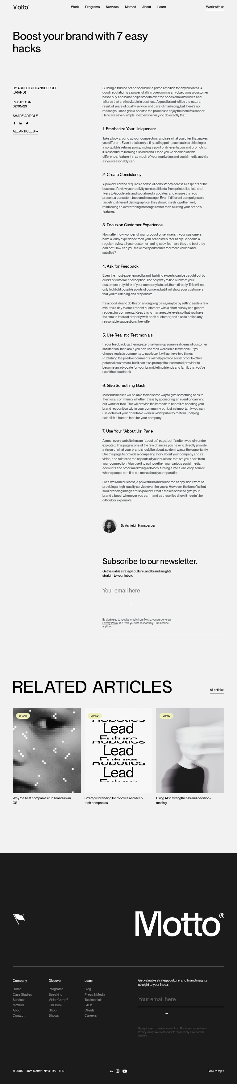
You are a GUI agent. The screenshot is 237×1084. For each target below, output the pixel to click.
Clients (89, 1010)
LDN (61, 1071)
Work (75, 7)
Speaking (55, 995)
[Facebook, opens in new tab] (125, 1071)
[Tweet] (26, 123)
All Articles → (25, 131)
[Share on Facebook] (14, 123)
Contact (18, 1016)
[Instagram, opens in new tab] (117, 1071)
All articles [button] (217, 690)
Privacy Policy (110, 623)
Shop (52, 1010)
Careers (91, 1016)
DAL (54, 1071)
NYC (47, 1071)
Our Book (55, 1005)
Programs (92, 7)
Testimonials (93, 1000)
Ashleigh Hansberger (37, 88)
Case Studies (22, 995)
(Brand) (19, 92)
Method (130, 7)
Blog (88, 989)
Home (17, 989)
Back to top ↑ (216, 1071)
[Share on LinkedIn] (20, 123)
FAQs (88, 1005)
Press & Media (95, 995)
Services (112, 7)
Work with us (215, 7)
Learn (161, 7)
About (146, 7)
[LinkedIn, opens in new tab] (111, 1071)
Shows (54, 1016)
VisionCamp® (58, 1000)
